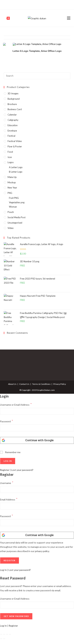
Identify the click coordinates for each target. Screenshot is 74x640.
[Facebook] (33, 4)
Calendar (12, 114)
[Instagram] (37, 4)
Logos (11, 162)
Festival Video (15, 141)
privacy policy (42, 551)
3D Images (13, 93)
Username (6, 482)
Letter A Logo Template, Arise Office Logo (37, 51)
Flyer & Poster (15, 146)
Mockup (12, 182)
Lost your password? (22, 469)
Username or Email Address (16, 404)
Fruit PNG (14, 198)
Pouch (11, 212)
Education (13, 125)
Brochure (12, 104)
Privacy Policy (59, 384)
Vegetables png (16, 202)
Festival (11, 135)
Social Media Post (16, 217)
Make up (12, 177)
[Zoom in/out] (1, 634)
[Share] (7, 634)
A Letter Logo (16, 167)
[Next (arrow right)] (4, 638)
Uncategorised (15, 222)
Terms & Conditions (41, 384)
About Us (12, 384)
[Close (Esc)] (10, 634)
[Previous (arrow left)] (1, 638)
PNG (10, 193)
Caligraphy (13, 120)
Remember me (12, 452)
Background (14, 98)
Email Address (8, 499)
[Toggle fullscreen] (4, 634)
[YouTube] (41, 4)
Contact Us (24, 384)
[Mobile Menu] (68, 18)
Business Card (15, 109)
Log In (3, 569)
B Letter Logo (15, 171)
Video (11, 228)
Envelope (12, 130)
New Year (12, 187)
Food (10, 151)
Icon (10, 157)
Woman (13, 206)
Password (6, 421)
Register (4, 469)
